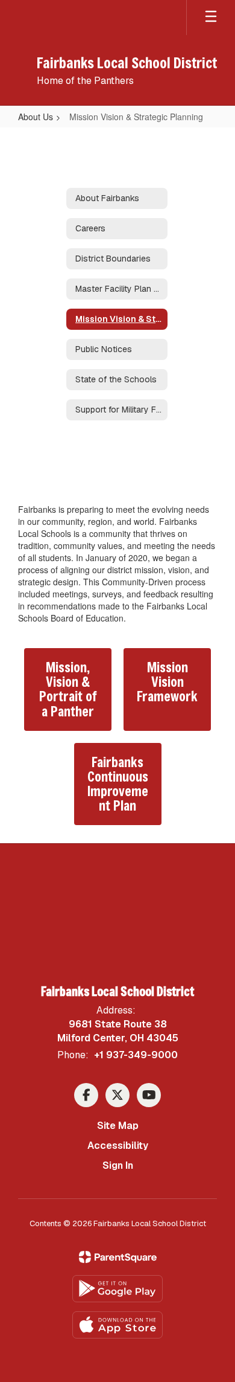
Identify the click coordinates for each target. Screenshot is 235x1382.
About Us (35, 117)
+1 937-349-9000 (136, 1055)
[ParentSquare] (118, 1257)
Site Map (118, 1125)
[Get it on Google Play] (117, 1288)
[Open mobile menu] (211, 17)
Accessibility (117, 1145)
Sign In (117, 1165)
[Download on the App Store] (117, 1325)
